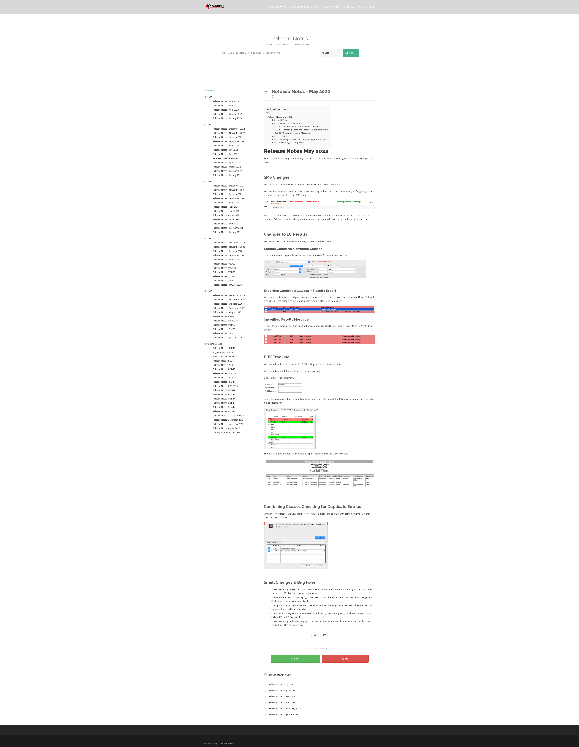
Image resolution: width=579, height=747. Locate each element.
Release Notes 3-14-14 (224, 407)
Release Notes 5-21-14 (224, 398)
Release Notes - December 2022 (229, 128)
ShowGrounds (277, 7)
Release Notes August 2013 (226, 428)
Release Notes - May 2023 (226, 105)
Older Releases (214, 343)
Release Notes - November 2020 (229, 246)
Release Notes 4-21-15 (224, 369)
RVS (317, 7)
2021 (209, 181)
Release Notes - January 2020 (227, 284)
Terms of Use (227, 743)
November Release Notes (225, 356)
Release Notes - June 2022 (226, 154)
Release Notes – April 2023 (282, 702)
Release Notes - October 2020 (227, 251)
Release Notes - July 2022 (225, 149)
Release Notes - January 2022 (227, 175)
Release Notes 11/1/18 (224, 348)
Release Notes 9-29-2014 (225, 386)
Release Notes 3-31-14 (224, 402)
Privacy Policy (210, 743)
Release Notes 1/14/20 (224, 276)
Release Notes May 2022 (280, 117)
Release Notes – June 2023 (282, 690)
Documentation (283, 44)
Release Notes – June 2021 (226, 211)
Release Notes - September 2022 (229, 141)
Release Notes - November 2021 (229, 189)
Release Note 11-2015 (224, 360)
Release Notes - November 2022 (229, 133)
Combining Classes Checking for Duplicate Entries (301, 139)
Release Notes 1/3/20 (223, 280)
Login (372, 7)
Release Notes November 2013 (228, 424)
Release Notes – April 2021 (226, 219)
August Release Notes (223, 352)
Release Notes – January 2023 (284, 714)
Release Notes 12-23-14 (224, 373)
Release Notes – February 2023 (285, 708)
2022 (209, 124)
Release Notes (331, 7)
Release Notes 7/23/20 (224, 263)
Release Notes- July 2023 (281, 684)
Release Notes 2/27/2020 (225, 267)
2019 (209, 291)
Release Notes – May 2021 (226, 215)
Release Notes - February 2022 (228, 170)
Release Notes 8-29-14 (224, 390)
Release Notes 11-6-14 (224, 381)
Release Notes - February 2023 (228, 114)
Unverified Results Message (296, 133)
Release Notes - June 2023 (226, 101)
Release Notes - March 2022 (227, 166)
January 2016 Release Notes (226, 432)
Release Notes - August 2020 (227, 259)
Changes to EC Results (288, 123)
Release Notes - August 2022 (227, 145)
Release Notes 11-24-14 (224, 377)
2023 (209, 97)
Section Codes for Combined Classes (300, 126)
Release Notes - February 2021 (228, 227)
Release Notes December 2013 (228, 419)
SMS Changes (284, 120)
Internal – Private (354, 7)
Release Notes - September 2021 (229, 198)
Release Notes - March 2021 (227, 223)
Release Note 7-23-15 (223, 364)
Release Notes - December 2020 (229, 242)
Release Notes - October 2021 (227, 194)
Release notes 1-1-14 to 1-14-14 (228, 415)
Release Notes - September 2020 (229, 255)
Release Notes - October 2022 (227, 137)
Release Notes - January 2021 (227, 232)
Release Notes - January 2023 (227, 118)
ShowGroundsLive (301, 7)
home (269, 44)
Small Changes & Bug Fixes (290, 142)
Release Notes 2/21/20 (224, 272)
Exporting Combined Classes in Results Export (305, 129)
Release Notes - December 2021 (229, 185)
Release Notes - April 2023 (226, 109)
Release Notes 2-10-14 (224, 411)
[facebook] (315, 635)
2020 (209, 238)
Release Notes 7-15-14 (224, 394)
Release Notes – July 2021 (225, 206)
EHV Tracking (284, 136)
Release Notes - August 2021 (227, 202)
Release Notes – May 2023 (282, 696)
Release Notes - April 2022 (226, 162)
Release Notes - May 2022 (227, 158)
